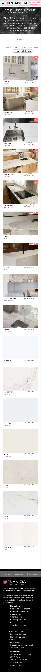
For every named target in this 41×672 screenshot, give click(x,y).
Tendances (34, 47)
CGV (13, 622)
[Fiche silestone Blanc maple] (20, 130)
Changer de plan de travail (21, 645)
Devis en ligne (34, 3)
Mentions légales (18, 625)
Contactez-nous (18, 617)
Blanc (17, 51)
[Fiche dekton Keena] (20, 503)
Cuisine (23, 47)
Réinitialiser (27, 51)
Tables (13, 639)
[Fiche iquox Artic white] (20, 534)
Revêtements (15, 642)
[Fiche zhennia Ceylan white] (20, 192)
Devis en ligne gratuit (20, 609)
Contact (20, 574)
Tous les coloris (17, 631)
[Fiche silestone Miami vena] (20, 410)
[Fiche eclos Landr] (20, 223)
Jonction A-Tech (17, 648)
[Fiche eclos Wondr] (20, 254)
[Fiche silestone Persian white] (20, 99)
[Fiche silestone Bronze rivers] (20, 379)
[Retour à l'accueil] (17, 3)
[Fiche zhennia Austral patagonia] (20, 285)
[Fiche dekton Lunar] (20, 472)
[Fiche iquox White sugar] (20, 347)
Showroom (7, 574)
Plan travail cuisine (18, 634)
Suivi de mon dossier (20, 611)
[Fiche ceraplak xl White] (20, 441)
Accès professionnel (20, 619)
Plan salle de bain (17, 637)
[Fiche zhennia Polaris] (20, 316)
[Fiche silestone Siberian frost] (20, 161)
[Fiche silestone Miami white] (20, 68)
